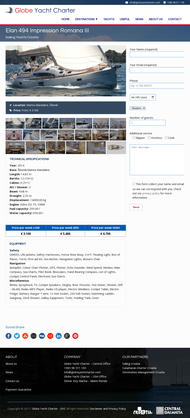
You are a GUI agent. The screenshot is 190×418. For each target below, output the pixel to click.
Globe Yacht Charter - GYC (49, 408)
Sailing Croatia (131, 363)
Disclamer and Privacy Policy (108, 408)
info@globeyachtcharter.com (82, 372)
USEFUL (125, 19)
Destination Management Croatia (143, 372)
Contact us (12, 381)
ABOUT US (156, 19)
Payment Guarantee (18, 389)
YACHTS (109, 19)
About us (11, 363)
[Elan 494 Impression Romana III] (66, 95)
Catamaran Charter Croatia (139, 368)
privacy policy (151, 193)
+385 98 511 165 (75, 368)
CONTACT (175, 19)
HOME (66, 19)
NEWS (139, 19)
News (9, 372)
